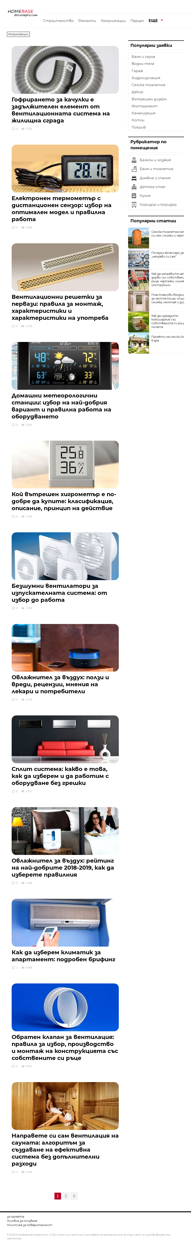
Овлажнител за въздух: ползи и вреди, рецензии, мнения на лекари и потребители (60, 684)
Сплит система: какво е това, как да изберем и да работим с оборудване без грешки (60, 776)
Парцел (137, 20)
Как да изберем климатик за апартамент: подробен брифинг (63, 956)
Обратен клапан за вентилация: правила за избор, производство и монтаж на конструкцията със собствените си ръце (65, 1047)
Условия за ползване (22, 1221)
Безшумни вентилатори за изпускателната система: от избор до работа (59, 592)
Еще (153, 20)
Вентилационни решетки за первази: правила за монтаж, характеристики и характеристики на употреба (60, 307)
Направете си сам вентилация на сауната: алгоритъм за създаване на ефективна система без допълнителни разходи (65, 1149)
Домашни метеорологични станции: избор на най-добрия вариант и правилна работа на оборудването (61, 406)
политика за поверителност (29, 1225)
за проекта (15, 1216)
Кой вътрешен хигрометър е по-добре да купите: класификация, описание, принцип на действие (64, 501)
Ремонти (87, 20)
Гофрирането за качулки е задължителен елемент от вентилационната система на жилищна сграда (61, 110)
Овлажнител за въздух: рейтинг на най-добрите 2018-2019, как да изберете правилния (63, 867)
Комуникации (113, 20)
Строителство (58, 20)
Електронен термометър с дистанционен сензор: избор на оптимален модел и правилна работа (62, 209)
